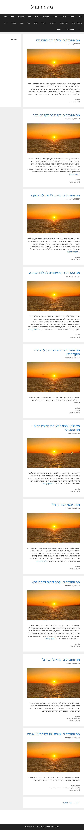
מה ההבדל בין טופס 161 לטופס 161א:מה (53, 734)
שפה (5, 23)
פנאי (28, 23)
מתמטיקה (53, 23)
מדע (5, 17)
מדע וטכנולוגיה (77, 23)
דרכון (76, 410)
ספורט (43, 23)
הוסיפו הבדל (70, 29)
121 (70, 803)
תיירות (80, 29)
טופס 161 (68, 788)
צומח (21, 23)
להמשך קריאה (74, 174)
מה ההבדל (42, 7)
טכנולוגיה (21, 17)
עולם (35, 23)
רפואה (14, 23)
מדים (76, 718)
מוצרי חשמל (64, 23)
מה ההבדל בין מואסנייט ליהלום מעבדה (54, 273)
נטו (63, 788)
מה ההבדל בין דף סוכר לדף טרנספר (56, 115)
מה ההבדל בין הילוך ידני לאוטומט (58, 40)
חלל (29, 17)
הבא (65, 803)
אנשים (63, 17)
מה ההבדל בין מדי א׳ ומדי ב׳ (61, 659)
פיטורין (51, 788)
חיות (36, 17)
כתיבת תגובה (73, 102)
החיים (55, 17)
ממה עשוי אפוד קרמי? (65, 504)
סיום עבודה (57, 788)
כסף (12, 17)
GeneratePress (30, 827)
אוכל (80, 17)
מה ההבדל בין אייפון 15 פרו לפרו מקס (55, 195)
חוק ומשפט (45, 17)
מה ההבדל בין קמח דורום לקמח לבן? (56, 582)
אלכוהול (72, 17)
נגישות (59, 29)
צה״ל (68, 718)
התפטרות (75, 788)
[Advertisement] (10, 72)
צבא (72, 718)
